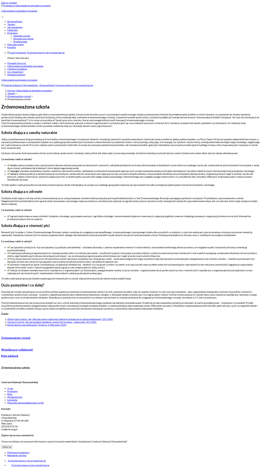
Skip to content (9, 2)
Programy (12, 32)
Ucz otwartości (15, 71)
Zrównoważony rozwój (19, 96)
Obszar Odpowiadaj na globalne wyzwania (29, 90)
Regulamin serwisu (16, 455)
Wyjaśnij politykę (16, 74)
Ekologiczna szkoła (23, 38)
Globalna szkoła (21, 35)
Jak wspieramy (15, 27)
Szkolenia (12, 399)
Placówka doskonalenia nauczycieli (25, 402)
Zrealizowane (20, 41)
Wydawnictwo (14, 397)
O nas (10, 388)
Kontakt (11, 47)
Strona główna (14, 21)
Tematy (11, 24)
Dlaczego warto (15, 44)
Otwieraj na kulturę (17, 68)
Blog (9, 394)
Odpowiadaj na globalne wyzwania (25, 66)
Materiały (12, 30)
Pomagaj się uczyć (16, 63)
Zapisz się (6, 447)
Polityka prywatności (18, 452)
